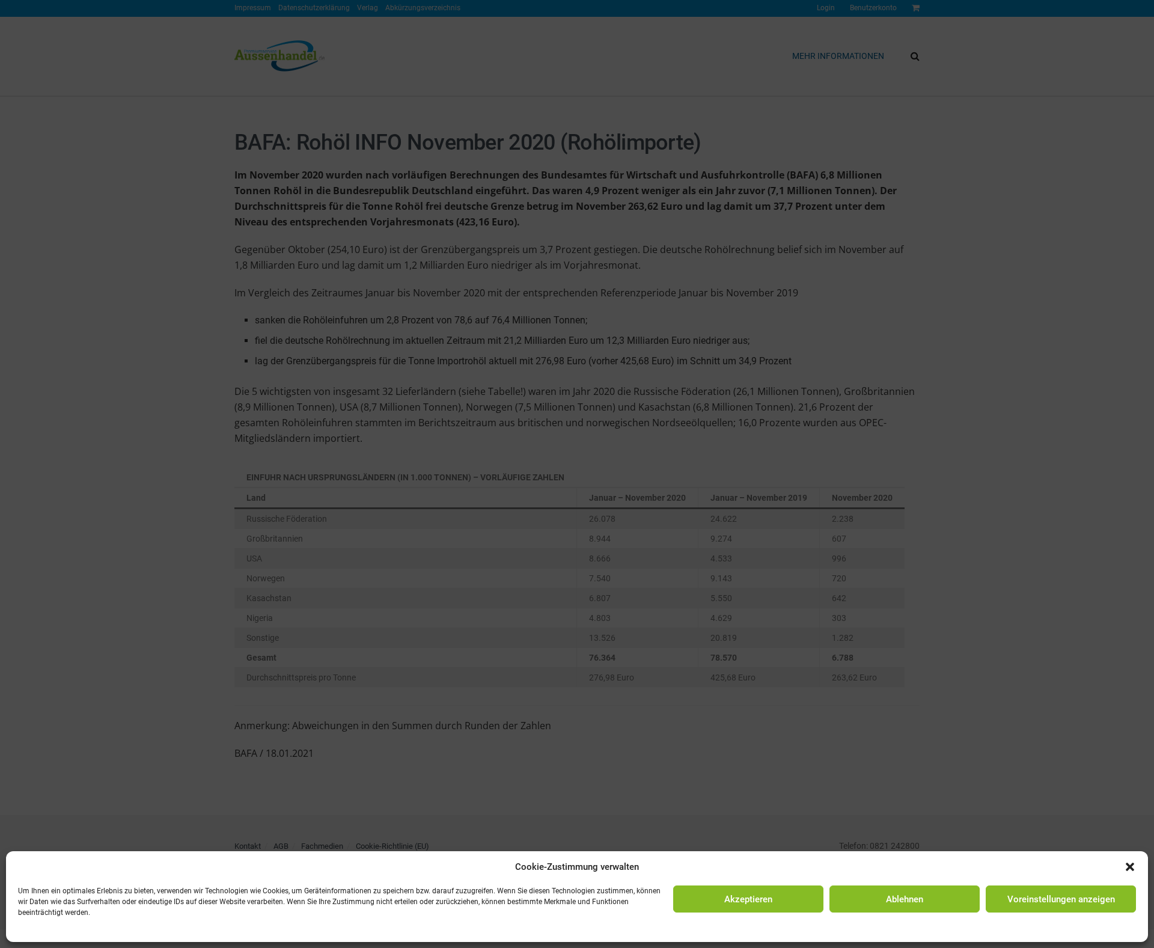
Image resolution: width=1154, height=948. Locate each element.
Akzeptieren (748, 899)
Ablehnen (904, 899)
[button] (1130, 867)
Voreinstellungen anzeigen (1061, 899)
